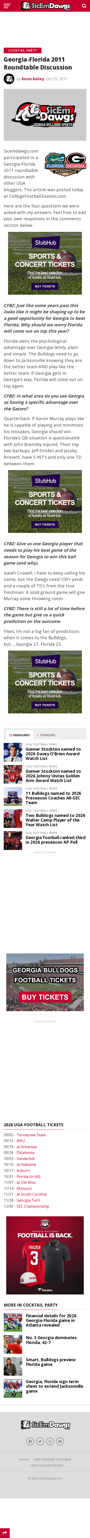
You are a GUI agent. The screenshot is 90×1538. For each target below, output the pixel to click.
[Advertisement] (45, 24)
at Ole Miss (26, 1182)
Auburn (23, 1170)
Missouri (24, 1188)
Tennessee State (31, 1134)
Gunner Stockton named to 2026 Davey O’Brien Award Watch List (53, 753)
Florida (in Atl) (28, 1176)
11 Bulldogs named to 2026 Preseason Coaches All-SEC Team (53, 797)
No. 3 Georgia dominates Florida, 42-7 (51, 1339)
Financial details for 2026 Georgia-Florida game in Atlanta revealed (51, 1320)
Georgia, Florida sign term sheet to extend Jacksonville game (54, 1386)
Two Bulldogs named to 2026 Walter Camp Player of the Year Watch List (55, 819)
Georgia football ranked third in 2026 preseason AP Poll (55, 839)
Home (24, 1459)
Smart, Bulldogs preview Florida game (51, 1362)
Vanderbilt (26, 1158)
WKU (21, 1140)
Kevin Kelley (33, 78)
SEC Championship (33, 1206)
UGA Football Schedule (52, 1459)
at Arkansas (27, 1146)
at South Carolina (32, 1194)
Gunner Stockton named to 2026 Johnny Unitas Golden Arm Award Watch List (53, 775)
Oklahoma (25, 1152)
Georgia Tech (28, 1200)
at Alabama (26, 1164)
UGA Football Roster (47, 1465)
